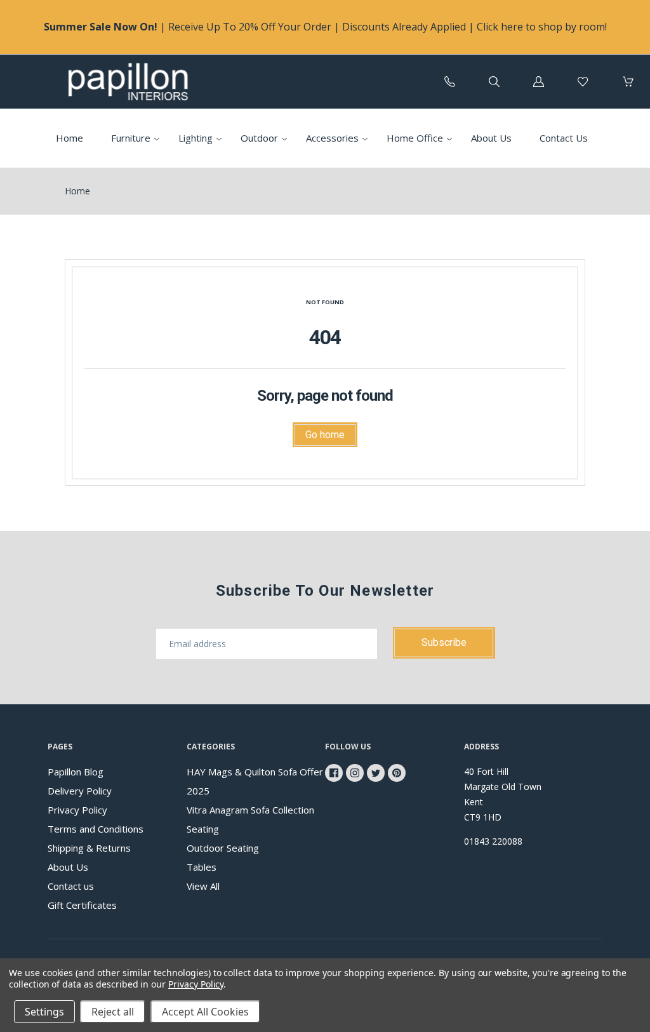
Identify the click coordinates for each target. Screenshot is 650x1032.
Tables (201, 867)
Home (69, 137)
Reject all (112, 1012)
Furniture (130, 137)
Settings (44, 1012)
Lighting (195, 137)
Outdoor (259, 137)
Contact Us (564, 137)
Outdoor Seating (223, 847)
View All (203, 886)
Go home (325, 435)
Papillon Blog (75, 771)
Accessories (332, 137)
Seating (203, 828)
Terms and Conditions (95, 828)
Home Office (415, 137)
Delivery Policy (80, 790)
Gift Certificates (82, 905)
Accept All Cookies (205, 1012)
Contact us (71, 886)
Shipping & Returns (89, 847)
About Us (491, 137)
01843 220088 (493, 841)
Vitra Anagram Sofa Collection (250, 809)
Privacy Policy (77, 809)
